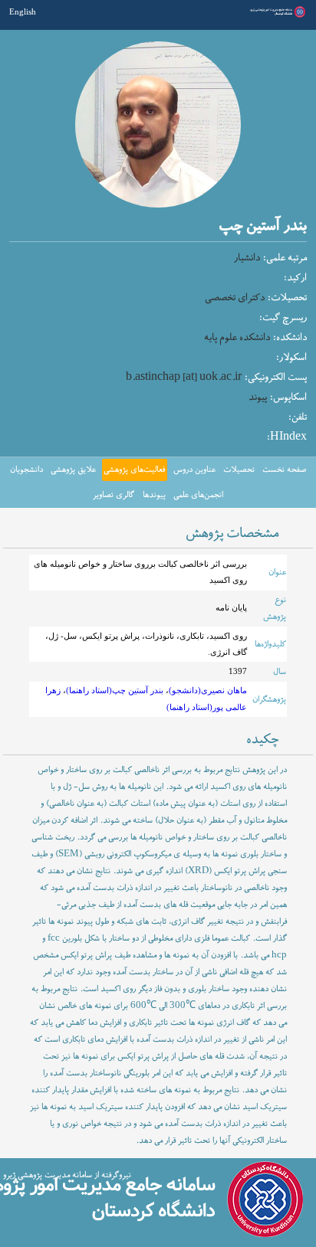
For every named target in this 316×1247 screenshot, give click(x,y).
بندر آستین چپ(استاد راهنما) (114, 690)
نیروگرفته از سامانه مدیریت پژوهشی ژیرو (67, 1175)
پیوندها (154, 494)
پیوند (258, 397)
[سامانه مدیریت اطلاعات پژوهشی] (276, 16)
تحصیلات (239, 469)
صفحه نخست (284, 469)
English (22, 11)
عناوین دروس (194, 469)
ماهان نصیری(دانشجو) (208, 690)
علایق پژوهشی (73, 469)
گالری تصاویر (113, 494)
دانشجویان (26, 469)
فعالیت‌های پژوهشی (134, 469)
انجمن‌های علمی (198, 494)
